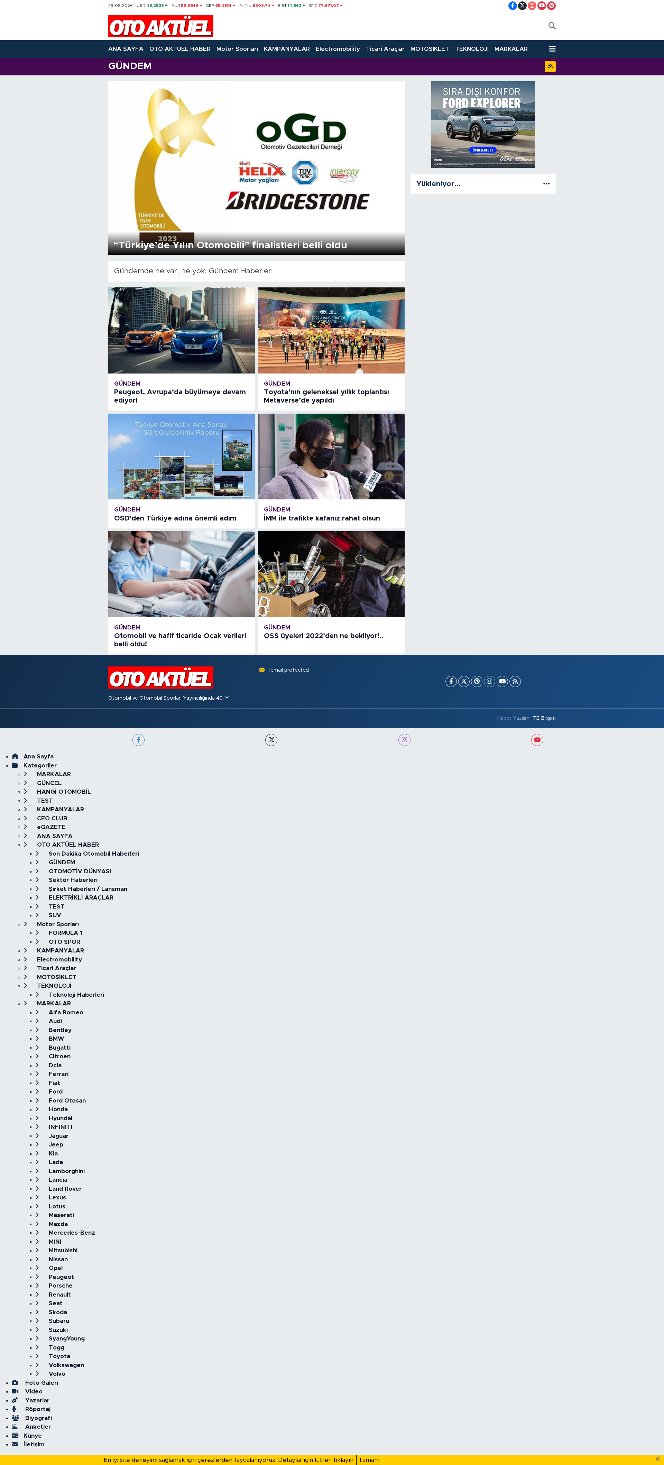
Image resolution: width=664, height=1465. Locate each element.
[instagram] (404, 740)
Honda (57, 1109)
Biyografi (38, 1418)
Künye (33, 1436)
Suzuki (57, 1330)
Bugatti (59, 1048)
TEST (44, 801)
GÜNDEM (61, 862)
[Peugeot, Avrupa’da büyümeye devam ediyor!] (181, 330)
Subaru (58, 1321)
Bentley (59, 1030)
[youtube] (537, 740)
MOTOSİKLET (430, 49)
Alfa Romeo (65, 1012)
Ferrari (57, 1074)
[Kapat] (659, 1459)
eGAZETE (50, 827)
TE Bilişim (544, 718)
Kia (52, 1154)
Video (33, 1391)
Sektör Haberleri (72, 880)
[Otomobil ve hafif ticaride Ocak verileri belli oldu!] (181, 574)
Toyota (58, 1356)
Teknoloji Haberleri (75, 995)
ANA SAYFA (126, 49)
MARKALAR (511, 49)
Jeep (55, 1145)
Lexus (56, 1197)
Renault (59, 1295)
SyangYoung (66, 1339)
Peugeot (60, 1277)
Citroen (59, 1056)
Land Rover (64, 1189)
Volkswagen (65, 1365)
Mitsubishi (62, 1250)
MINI (54, 1242)
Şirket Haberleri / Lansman (87, 889)
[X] (464, 681)
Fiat (53, 1083)
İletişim (34, 1444)
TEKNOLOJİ (472, 49)
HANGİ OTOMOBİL (63, 792)
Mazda (57, 1224)
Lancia (57, 1180)
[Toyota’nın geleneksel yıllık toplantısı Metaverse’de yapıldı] (331, 330)
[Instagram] (489, 681)
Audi (54, 1021)
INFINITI (60, 1127)
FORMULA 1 (64, 933)
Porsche (60, 1286)
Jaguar (57, 1136)
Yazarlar (36, 1400)
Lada (55, 1162)
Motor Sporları (237, 49)
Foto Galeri (41, 1383)
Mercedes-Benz (71, 1233)
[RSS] (515, 681)
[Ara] (552, 26)
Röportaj (37, 1409)
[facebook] (138, 740)
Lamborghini (66, 1171)
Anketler (37, 1427)
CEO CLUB (51, 818)
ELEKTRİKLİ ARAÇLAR (80, 898)
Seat (55, 1303)
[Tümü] (546, 184)
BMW (55, 1039)
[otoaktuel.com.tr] (160, 25)
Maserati (60, 1215)
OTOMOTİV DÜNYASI (79, 871)
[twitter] (271, 740)
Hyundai (59, 1118)
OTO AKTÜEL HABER (180, 49)
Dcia (54, 1065)
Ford (55, 1092)
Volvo (56, 1374)
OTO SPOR (63, 942)
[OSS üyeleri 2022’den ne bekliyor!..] (331, 574)
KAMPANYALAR (287, 49)
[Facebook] (451, 681)
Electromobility (338, 49)
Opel (55, 1268)
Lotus (56, 1206)
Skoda (57, 1312)
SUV (54, 915)
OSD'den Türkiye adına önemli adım (175, 518)
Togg (55, 1348)
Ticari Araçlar (385, 49)
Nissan (57, 1259)
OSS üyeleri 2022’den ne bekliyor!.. (324, 636)
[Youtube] (502, 681)
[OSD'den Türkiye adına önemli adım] (181, 457)
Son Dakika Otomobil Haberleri (93, 854)
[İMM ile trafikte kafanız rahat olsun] (331, 457)
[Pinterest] (476, 681)
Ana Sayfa (39, 756)
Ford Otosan (66, 1101)
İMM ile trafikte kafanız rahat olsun (322, 518)
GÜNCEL (48, 783)
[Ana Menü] (552, 49)
